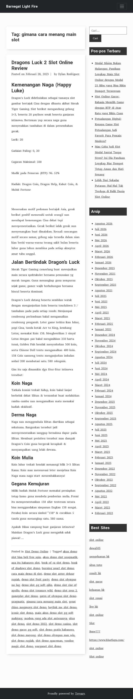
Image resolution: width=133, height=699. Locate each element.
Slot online (96, 656)
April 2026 (102, 246)
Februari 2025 (104, 324)
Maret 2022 (102, 507)
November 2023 (105, 407)
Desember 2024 (105, 335)
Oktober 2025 (104, 279)
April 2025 (102, 312)
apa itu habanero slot (25, 563)
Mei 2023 (101, 440)
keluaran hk (96, 590)
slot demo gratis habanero (56, 629)
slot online (96, 540)
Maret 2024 (102, 385)
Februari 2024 (104, 390)
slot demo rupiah (22, 640)
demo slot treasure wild (36, 590)
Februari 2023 (104, 457)
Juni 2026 (101, 234)
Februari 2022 (104, 513)
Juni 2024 (101, 368)
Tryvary (80, 693)
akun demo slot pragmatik (60, 557)
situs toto (95, 565)
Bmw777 (94, 631)
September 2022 (105, 485)
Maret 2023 (102, 452)
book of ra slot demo (55, 563)
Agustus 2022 (103, 491)
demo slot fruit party (35, 579)
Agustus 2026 (103, 223)
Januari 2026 (103, 262)
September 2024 (105, 351)
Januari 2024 (103, 396)
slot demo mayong (23, 635)
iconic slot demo (22, 613)
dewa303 (94, 548)
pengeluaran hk (99, 556)
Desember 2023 (105, 402)
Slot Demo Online (36, 551)
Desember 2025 (105, 268)
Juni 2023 (101, 435)
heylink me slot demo (62, 607)
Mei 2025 (101, 307)
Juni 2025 (101, 301)
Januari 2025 (103, 329)
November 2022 (105, 474)
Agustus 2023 (103, 424)
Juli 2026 (101, 229)
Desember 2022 (105, 468)
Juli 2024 (101, 363)
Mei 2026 (101, 240)
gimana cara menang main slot (46, 601)
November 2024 (105, 340)
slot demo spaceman (49, 640)
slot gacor (96, 581)
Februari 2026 (104, 257)
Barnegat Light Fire (22, 6)
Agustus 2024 (103, 357)
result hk (95, 573)
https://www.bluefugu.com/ (106, 640)
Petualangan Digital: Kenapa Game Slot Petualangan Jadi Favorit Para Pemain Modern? (108, 130)
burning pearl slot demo (58, 568)
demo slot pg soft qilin (37, 585)
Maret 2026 (102, 251)
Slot (92, 623)
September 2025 (105, 285)
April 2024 (102, 379)
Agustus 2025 (103, 290)
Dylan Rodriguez (68, 74)
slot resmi (95, 598)
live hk (93, 606)
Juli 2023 (101, 429)
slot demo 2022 (36, 624)
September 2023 (105, 418)
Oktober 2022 (104, 480)
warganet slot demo (48, 646)
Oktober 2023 (104, 413)
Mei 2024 (101, 374)
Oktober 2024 (104, 346)
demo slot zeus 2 (65, 590)
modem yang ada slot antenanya (45, 618)
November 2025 (105, 274)
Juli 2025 (101, 296)
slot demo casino (60, 624)
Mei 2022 (101, 496)
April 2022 (102, 502)
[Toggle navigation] (122, 6)
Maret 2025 (102, 318)
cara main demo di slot (26, 574)
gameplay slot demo (24, 596)
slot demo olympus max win (56, 635)
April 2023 (102, 446)
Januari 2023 (103, 463)
